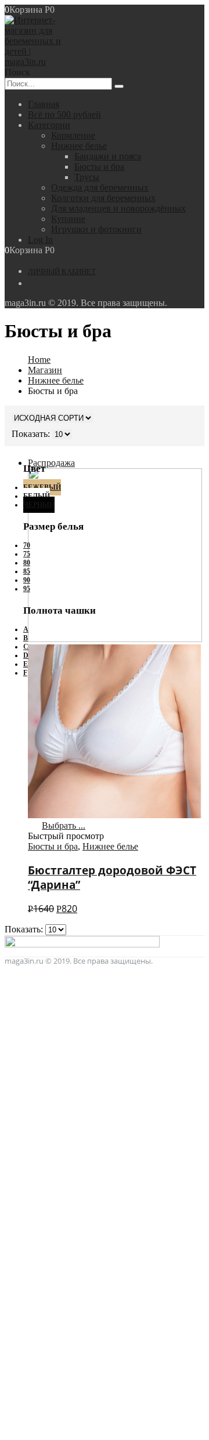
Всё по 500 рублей (64, 114)
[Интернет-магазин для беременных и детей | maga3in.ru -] (37, 62)
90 (26, 580)
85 (26, 571)
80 (26, 563)
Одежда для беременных (100, 187)
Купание (68, 219)
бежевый (42, 487)
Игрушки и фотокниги (96, 229)
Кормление (73, 135)
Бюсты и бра (99, 167)
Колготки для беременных (103, 198)
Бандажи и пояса (107, 156)
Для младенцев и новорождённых (118, 208)
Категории (49, 125)
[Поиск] (119, 86)
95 (26, 589)
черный (39, 505)
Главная (43, 104)
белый (36, 496)
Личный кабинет (62, 271)
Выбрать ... (63, 825)
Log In (40, 240)
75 (26, 554)
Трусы (86, 177)
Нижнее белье (79, 146)
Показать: (25, 929)
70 (26, 545)
